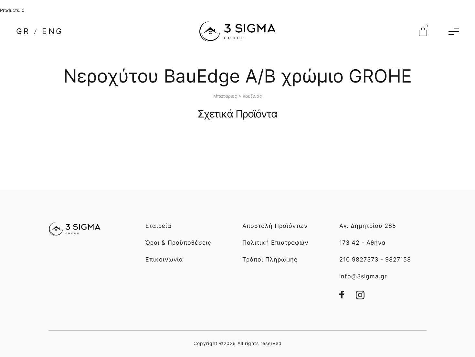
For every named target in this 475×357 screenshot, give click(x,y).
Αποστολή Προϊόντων (275, 225)
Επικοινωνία (164, 259)
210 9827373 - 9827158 (375, 259)
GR (23, 31)
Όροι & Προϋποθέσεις (178, 242)
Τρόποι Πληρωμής (270, 259)
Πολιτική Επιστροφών (275, 242)
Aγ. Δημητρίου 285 (367, 225)
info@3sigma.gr (363, 276)
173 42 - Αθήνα (362, 242)
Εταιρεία (158, 225)
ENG (52, 31)
